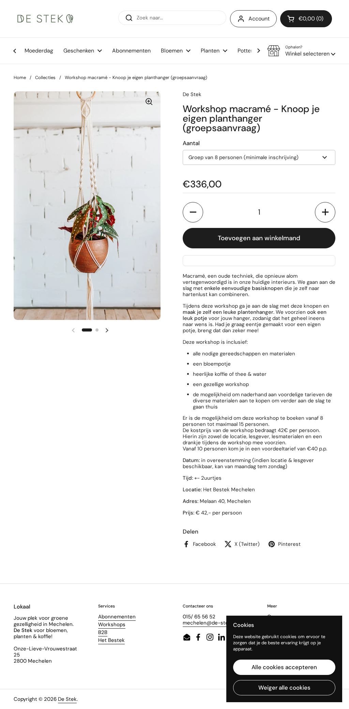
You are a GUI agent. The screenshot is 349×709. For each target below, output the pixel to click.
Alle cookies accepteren (284, 667)
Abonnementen (117, 616)
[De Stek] (45, 19)
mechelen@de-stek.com (213, 622)
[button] (301, 50)
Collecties (45, 77)
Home (20, 77)
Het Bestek (111, 640)
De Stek (67, 699)
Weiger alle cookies (284, 687)
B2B (102, 632)
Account (259, 18)
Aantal (191, 143)
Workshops (111, 624)
